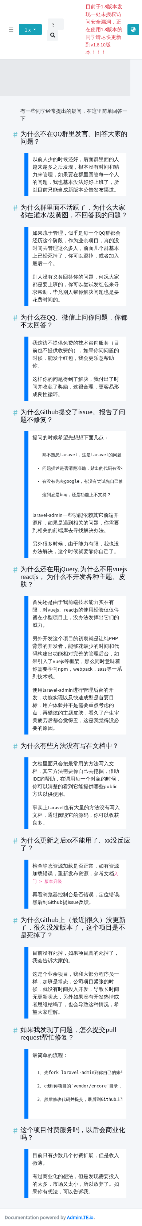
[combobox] (56, 24)
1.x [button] (28, 29)
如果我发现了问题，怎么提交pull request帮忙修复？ (68, 1033)
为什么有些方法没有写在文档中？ (69, 746)
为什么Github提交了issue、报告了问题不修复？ (72, 416)
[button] (133, 29)
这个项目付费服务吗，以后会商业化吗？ (72, 1133)
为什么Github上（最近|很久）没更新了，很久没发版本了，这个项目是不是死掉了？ (73, 927)
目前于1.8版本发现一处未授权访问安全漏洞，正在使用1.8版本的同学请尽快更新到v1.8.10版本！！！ (104, 29)
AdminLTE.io (80, 1217)
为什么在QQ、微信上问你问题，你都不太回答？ (73, 321)
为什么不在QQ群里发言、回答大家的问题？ (73, 137)
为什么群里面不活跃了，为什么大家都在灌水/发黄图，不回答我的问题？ (73, 211)
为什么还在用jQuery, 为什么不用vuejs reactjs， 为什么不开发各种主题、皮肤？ (73, 576)
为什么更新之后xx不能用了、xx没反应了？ (75, 844)
